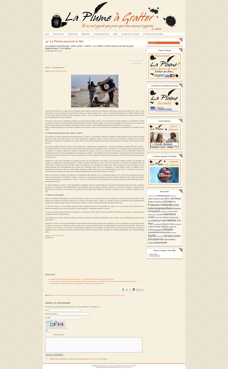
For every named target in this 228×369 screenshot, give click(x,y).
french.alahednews (57, 235)
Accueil (47, 34)
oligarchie (172, 227)
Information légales (131, 365)
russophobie (154, 232)
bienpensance (164, 196)
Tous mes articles (58, 34)
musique (178, 224)
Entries (153, 254)
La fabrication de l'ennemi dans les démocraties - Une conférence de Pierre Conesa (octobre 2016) (82, 279)
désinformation (159, 199)
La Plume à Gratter (107, 365)
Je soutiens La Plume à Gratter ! (153, 34)
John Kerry (102, 295)
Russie (168, 229)
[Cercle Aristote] (164, 136)
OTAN (115, 295)
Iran (87, 295)
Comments (154, 256)
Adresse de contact (51, 314)
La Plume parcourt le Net (101, 34)
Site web (47, 317)
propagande (158, 230)
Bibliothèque (86, 34)
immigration (154, 211)
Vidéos (115, 34)
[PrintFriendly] (126, 289)
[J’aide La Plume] (164, 66)
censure (173, 196)
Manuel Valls (159, 220)
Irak (157, 214)
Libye (150, 221)
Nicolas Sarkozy (161, 226)
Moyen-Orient (109, 295)
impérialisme (164, 211)
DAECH (54, 295)
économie (161, 242)
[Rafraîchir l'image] (46, 331)
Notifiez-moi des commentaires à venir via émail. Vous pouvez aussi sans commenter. (79, 359)
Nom (47, 310)
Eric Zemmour (173, 198)
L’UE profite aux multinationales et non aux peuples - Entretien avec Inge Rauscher (76, 283)
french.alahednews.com (58, 71)
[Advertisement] (103, 54)
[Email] (123, 289)
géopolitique (69, 295)
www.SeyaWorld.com (126, 367)
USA (165, 239)
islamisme (91, 295)
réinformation (165, 232)
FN (174, 202)
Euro (161, 202)
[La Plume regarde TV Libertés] (164, 172)
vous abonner (93, 359)
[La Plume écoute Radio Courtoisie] (164, 101)
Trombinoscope (73, 34)
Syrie (118, 295)
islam (160, 214)
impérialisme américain (79, 295)
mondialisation (158, 224)
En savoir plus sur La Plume (130, 34)
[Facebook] (134, 289)
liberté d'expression (171, 217)
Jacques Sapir (158, 217)
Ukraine (168, 235)
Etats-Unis (62, 295)
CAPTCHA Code (59, 334)
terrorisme (159, 236)
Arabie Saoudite (152, 196)
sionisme (173, 232)
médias (151, 227)
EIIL (58, 295)
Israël (96, 295)
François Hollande (160, 205)
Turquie (123, 295)
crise (150, 198)
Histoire (177, 208)
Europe (168, 201)
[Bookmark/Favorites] (130, 289)
